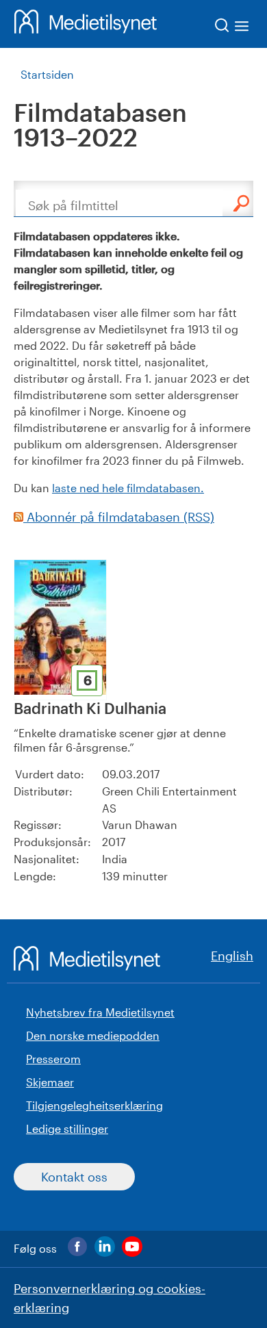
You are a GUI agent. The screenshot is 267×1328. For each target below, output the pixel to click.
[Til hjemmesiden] (85, 24)
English (232, 955)
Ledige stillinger (67, 1128)
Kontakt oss (74, 1176)
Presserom (53, 1058)
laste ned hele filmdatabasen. (128, 487)
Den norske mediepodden (93, 1035)
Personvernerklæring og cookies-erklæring (109, 1298)
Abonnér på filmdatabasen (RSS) (118, 516)
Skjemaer (50, 1081)
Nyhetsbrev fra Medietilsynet (100, 1012)
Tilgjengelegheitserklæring (94, 1105)
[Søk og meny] (232, 28)
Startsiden (47, 74)
